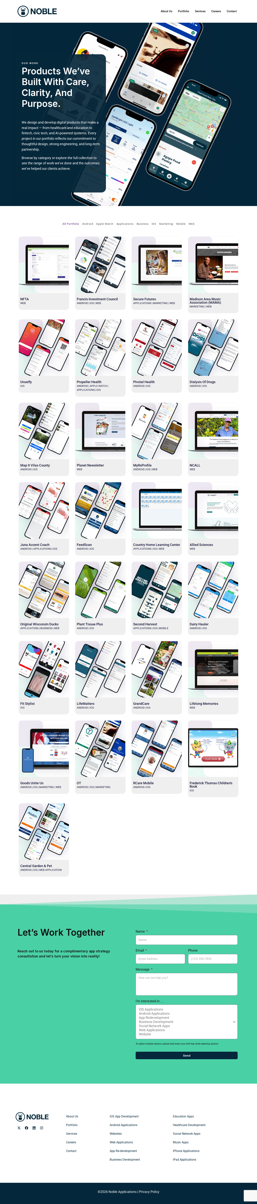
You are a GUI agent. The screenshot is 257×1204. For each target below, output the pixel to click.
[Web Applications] (186, 1030)
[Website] (186, 1034)
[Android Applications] (186, 1014)
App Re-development (123, 1151)
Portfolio (183, 11)
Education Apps (183, 1116)
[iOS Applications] (186, 1009)
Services (200, 11)
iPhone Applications (186, 1151)
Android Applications (123, 1125)
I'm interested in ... (149, 1001)
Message (143, 969)
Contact (232, 11)
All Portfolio (70, 224)
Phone (193, 950)
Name (141, 931)
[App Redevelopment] (186, 1018)
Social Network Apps (186, 1133)
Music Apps (181, 1142)
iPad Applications (184, 1159)
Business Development (125, 1159)
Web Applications (121, 1142)
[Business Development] (186, 1022)
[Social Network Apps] (186, 1026)
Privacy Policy (149, 1192)
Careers (216, 11)
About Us (166, 11)
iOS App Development (124, 1116)
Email (140, 950)
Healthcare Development (189, 1125)
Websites (116, 1133)
